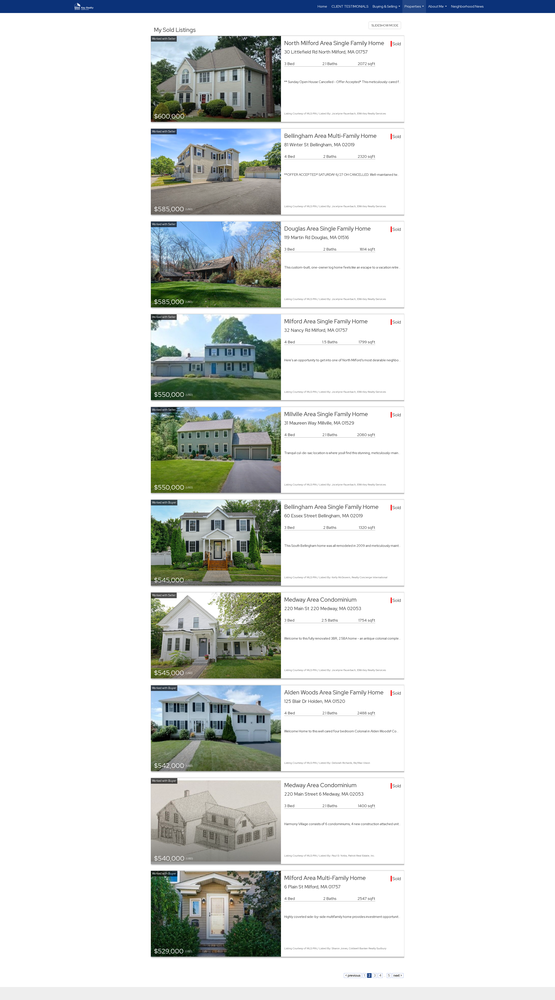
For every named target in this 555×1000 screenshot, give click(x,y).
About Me (438, 8)
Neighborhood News (467, 6)
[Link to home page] (86, 6)
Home (322, 6)
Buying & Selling (387, 8)
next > (397, 975)
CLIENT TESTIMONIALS (349, 6)
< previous (352, 975)
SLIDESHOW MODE (384, 25)
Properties (415, 8)
